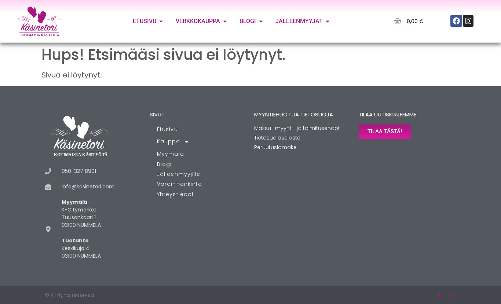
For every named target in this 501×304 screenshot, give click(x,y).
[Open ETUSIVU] (161, 21)
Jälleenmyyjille (179, 174)
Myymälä (170, 154)
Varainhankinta (179, 184)
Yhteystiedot (175, 194)
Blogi (164, 164)
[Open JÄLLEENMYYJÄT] (327, 21)
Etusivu (167, 129)
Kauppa (168, 141)
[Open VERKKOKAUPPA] (225, 21)
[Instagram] (453, 295)
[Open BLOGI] (261, 21)
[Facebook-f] (439, 295)
